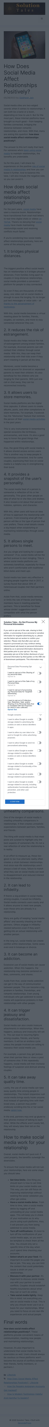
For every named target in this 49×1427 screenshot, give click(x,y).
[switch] (39, 673)
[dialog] (24, 714)
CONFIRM (14, 802)
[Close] (44, 622)
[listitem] (24, 667)
